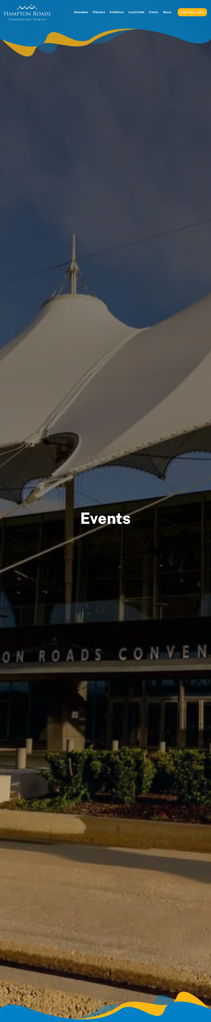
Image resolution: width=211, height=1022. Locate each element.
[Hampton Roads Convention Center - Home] (27, 12)
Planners (99, 12)
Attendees (81, 12)
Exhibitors (117, 12)
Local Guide (136, 12)
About (167, 12)
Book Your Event (192, 12)
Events (153, 12)
